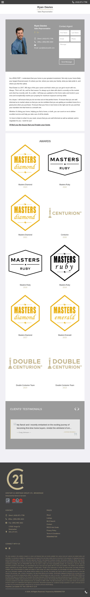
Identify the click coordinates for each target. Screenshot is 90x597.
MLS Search (51, 521)
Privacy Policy (51, 530)
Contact (49, 524)
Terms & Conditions (53, 533)
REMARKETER (52, 536)
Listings (49, 518)
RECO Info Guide (53, 527)
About (49, 515)
